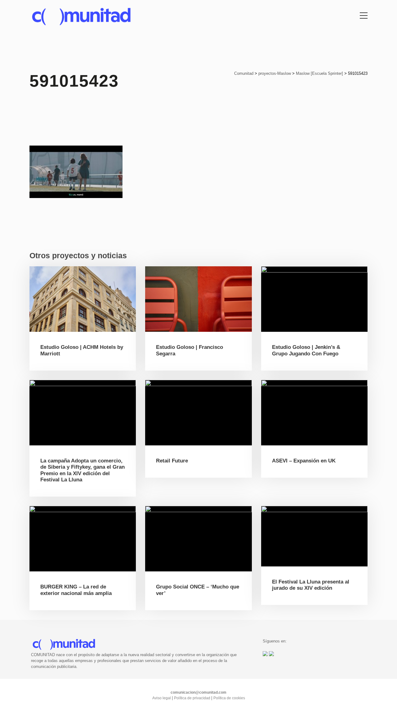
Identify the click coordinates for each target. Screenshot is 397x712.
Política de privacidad (192, 698)
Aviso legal (162, 698)
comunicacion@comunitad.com (198, 692)
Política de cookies (229, 698)
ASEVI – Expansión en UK (304, 461)
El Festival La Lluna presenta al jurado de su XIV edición (310, 585)
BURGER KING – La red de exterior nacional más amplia (76, 590)
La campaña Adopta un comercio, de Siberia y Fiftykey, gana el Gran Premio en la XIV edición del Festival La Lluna (82, 470)
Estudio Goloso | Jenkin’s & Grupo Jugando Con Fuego (306, 350)
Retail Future (172, 461)
